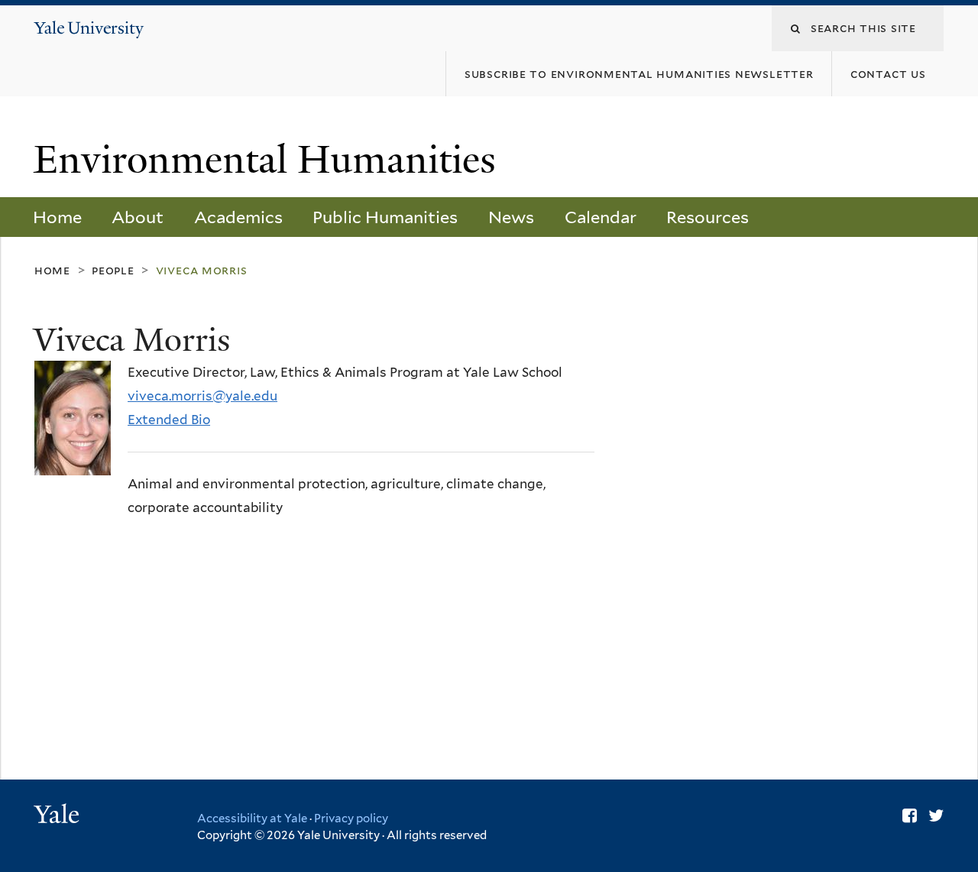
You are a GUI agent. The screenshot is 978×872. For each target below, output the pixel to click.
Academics (238, 217)
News (511, 217)
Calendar (600, 217)
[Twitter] (936, 815)
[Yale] (58, 816)
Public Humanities (385, 217)
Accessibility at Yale (252, 818)
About (138, 217)
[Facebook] (909, 815)
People (113, 270)
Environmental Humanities (270, 160)
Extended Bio (169, 419)
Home (57, 217)
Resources (707, 217)
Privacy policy (351, 818)
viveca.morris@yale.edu (202, 396)
